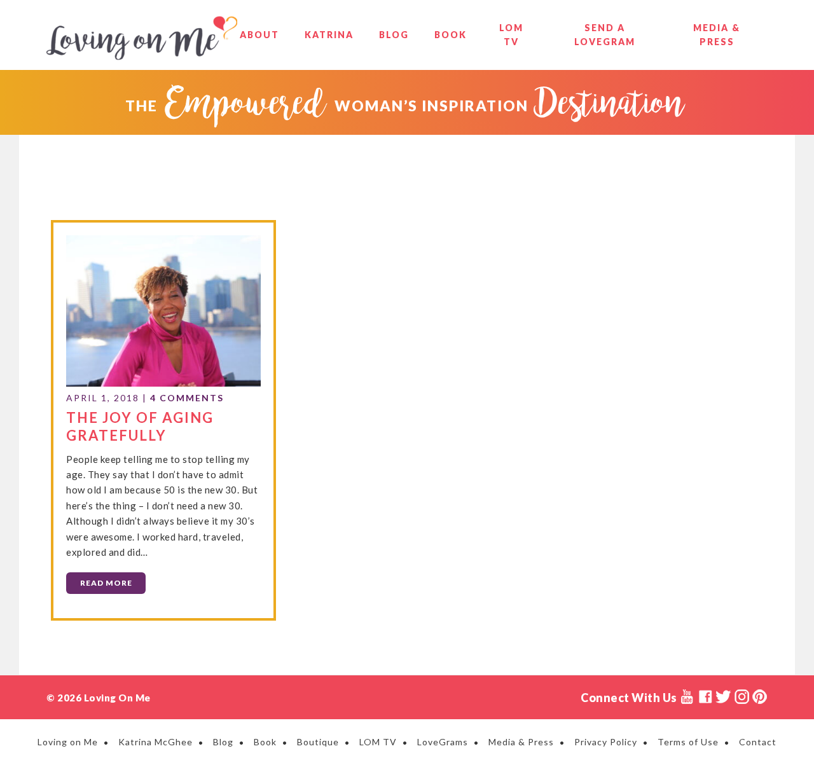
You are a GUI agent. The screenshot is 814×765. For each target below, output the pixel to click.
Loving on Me (141, 38)
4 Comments (187, 397)
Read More (106, 583)
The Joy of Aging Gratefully (140, 427)
